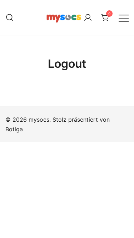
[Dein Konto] (88, 17)
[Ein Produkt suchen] (9, 18)
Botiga (14, 129)
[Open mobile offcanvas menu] (124, 17)
